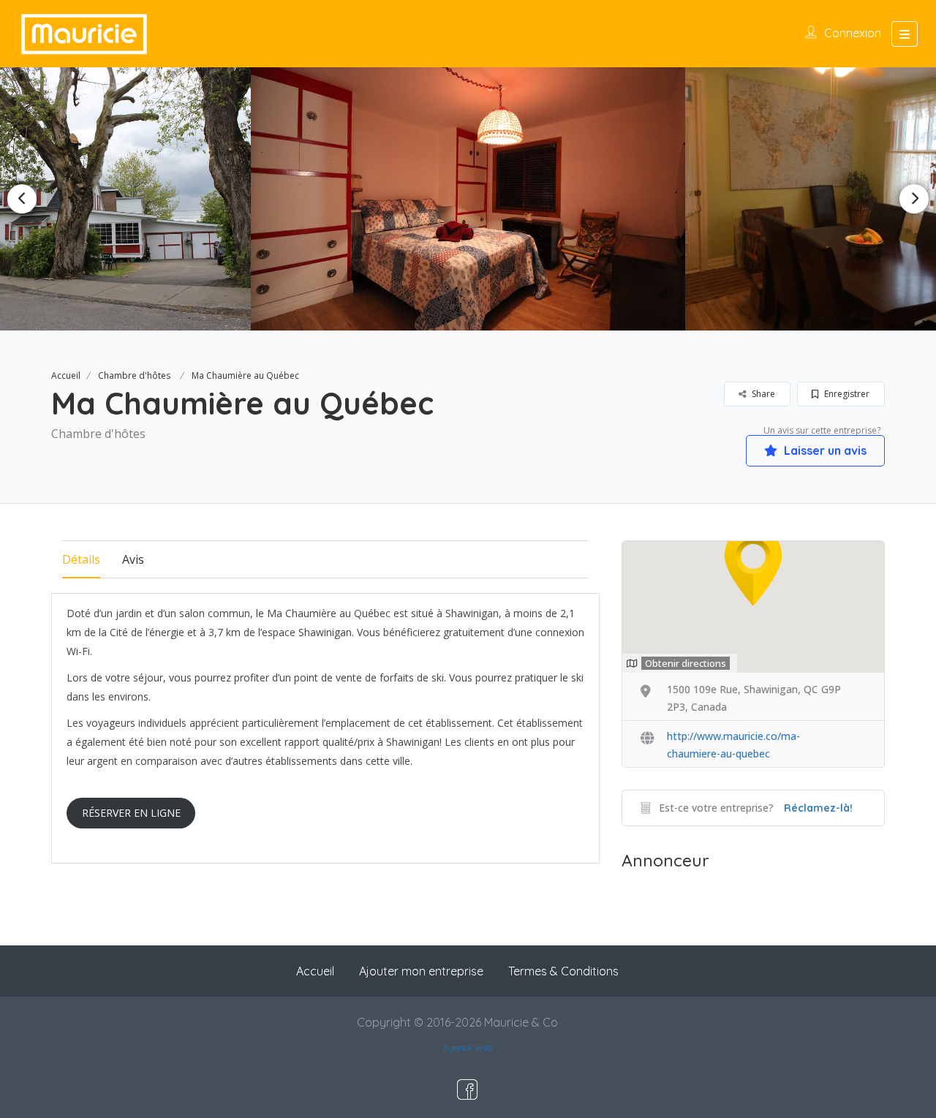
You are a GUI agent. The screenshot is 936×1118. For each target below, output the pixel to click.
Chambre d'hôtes (134, 375)
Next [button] (914, 199)
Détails (81, 559)
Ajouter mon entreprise (421, 971)
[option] (468, 199)
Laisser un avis (824, 450)
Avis (133, 559)
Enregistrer (845, 394)
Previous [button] (22, 199)
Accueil (65, 375)
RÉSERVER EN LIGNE (131, 813)
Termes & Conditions (563, 971)
